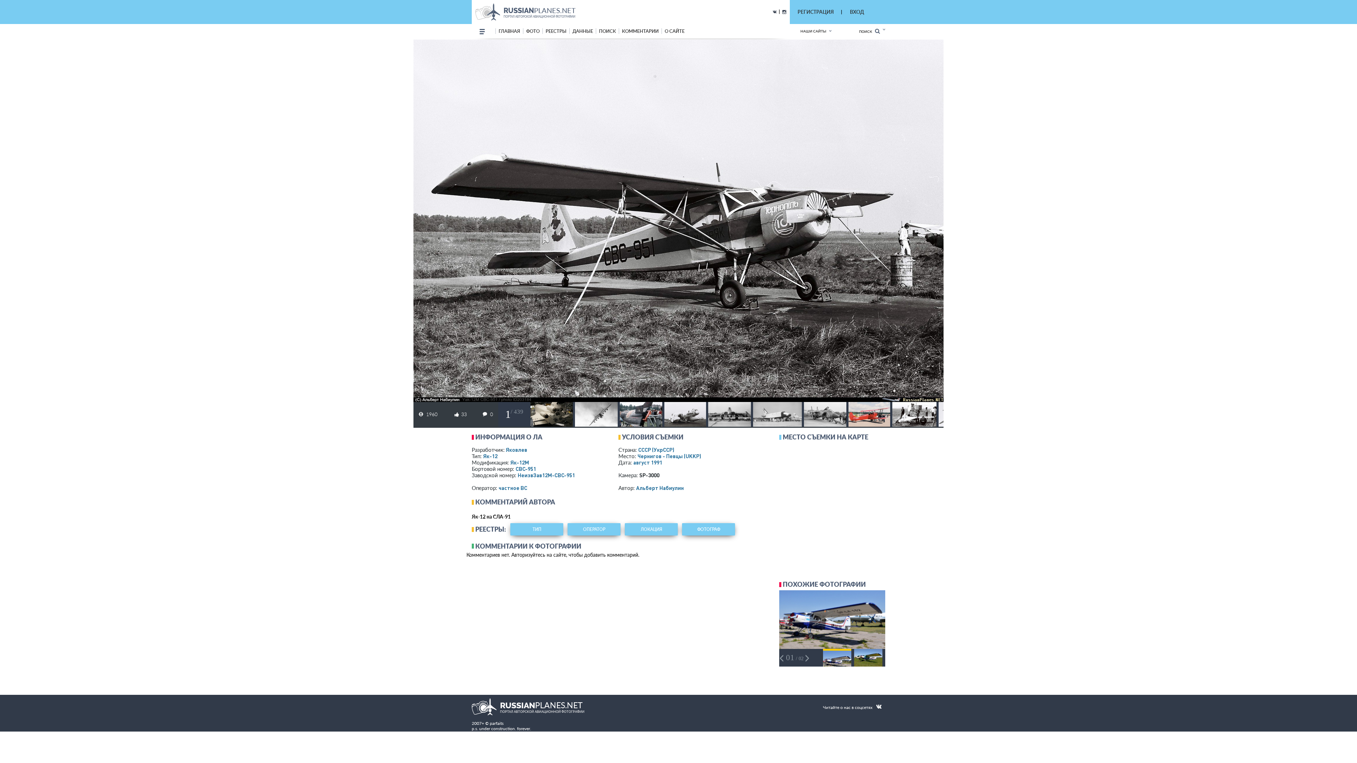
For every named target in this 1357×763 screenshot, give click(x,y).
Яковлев (516, 449)
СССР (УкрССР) (656, 449)
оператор (594, 529)
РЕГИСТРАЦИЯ (816, 12)
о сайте (675, 31)
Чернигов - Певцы (669, 456)
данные (582, 31)
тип (537, 529)
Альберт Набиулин (660, 488)
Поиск (867, 31)
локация (651, 529)
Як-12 (490, 456)
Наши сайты (813, 31)
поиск (607, 31)
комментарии (640, 31)
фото (533, 31)
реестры (556, 31)
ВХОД (857, 12)
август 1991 (647, 462)
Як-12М (519, 462)
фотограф (708, 529)
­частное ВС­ (513, 488)
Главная (509, 31)
